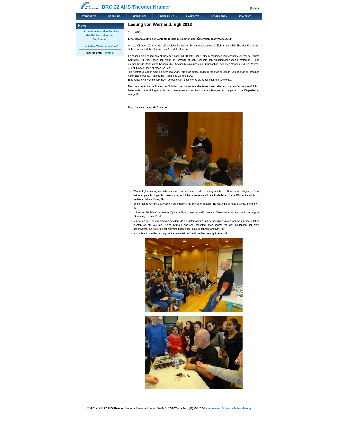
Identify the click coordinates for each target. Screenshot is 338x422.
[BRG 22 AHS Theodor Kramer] (89, 10)
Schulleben (219, 16)
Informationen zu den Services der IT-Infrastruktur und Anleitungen (100, 35)
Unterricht (166, 16)
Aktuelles (139, 16)
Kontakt (245, 16)
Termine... (109, 52)
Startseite (89, 16)
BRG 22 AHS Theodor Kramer (136, 7)
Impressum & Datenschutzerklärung (229, 408)
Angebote (192, 16)
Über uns (114, 16)
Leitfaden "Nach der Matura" (100, 46)
